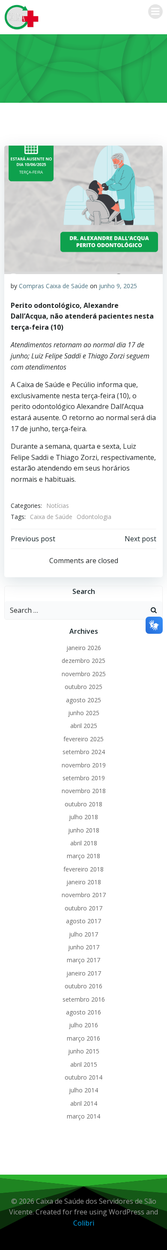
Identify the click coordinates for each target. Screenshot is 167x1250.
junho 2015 (83, 1051)
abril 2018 (83, 843)
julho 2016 (83, 1025)
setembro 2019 (84, 778)
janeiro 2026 (83, 648)
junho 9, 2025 (118, 286)
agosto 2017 (83, 921)
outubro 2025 (83, 687)
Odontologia (94, 517)
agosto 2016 (83, 1012)
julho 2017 (83, 934)
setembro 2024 (84, 752)
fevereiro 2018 (83, 869)
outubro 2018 (83, 804)
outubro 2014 (83, 1077)
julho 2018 (83, 817)
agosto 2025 (83, 700)
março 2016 (83, 1038)
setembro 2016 (84, 999)
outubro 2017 (83, 908)
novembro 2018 (84, 791)
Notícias (57, 505)
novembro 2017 (84, 895)
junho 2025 (83, 713)
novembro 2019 (84, 765)
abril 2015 (83, 1064)
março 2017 (83, 960)
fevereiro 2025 (83, 739)
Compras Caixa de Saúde (53, 286)
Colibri (83, 1223)
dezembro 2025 (83, 660)
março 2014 (83, 1116)
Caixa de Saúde (51, 517)
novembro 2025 (84, 674)
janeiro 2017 (83, 973)
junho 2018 (83, 830)
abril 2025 (83, 726)
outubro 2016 (83, 986)
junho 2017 (83, 947)
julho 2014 (83, 1090)
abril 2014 (83, 1103)
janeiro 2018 (83, 882)
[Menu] (155, 11)
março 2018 (83, 856)
